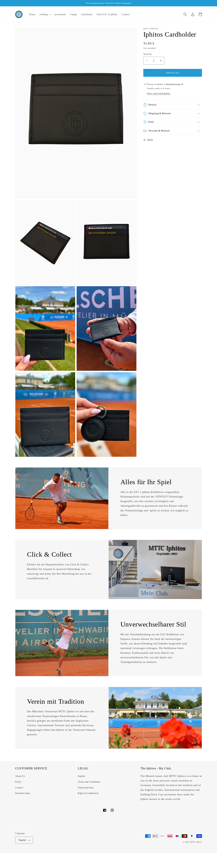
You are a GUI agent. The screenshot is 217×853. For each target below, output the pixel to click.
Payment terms (22, 793)
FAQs (18, 782)
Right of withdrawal (88, 793)
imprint (81, 776)
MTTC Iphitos (196, 842)
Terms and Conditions (89, 782)
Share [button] (150, 139)
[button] (44, 14)
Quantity (147, 54)
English (22, 840)
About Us (20, 776)
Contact (19, 787)
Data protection (86, 787)
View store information (158, 93)
